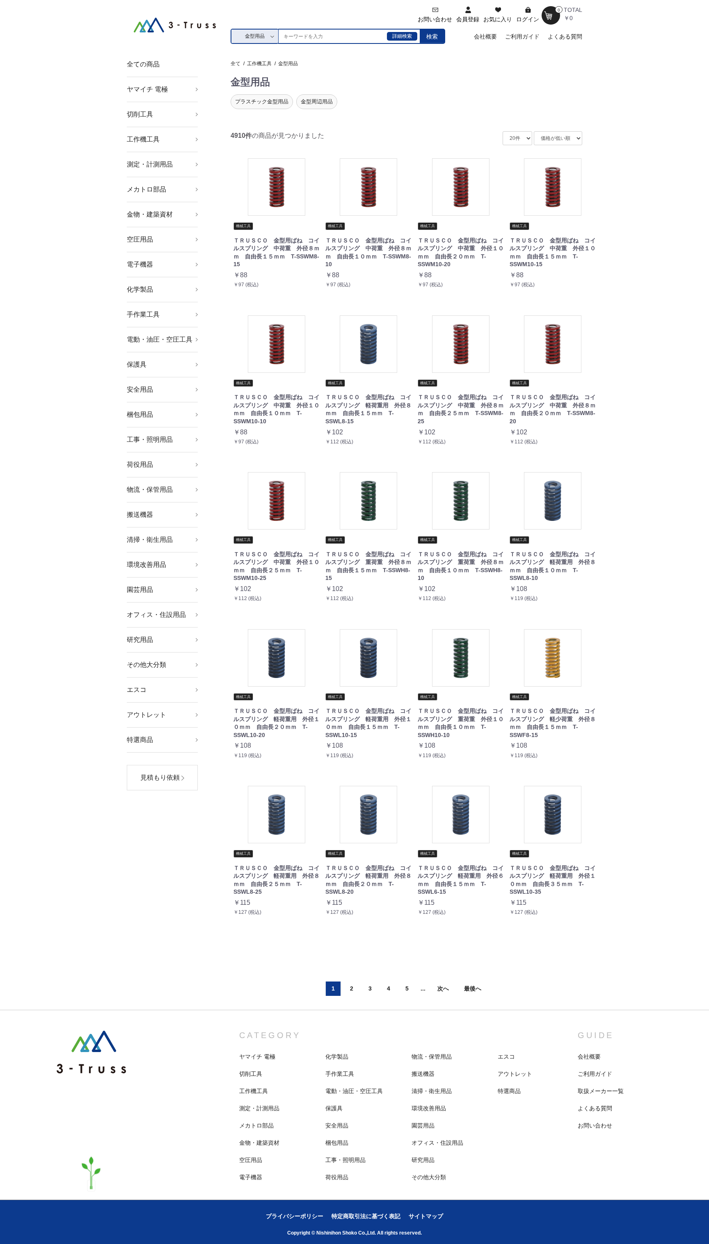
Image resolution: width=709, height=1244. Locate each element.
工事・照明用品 (150, 439)
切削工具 (140, 114)
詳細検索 (402, 36)
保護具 (136, 364)
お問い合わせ (595, 1125)
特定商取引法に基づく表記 (366, 1216)
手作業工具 (143, 314)
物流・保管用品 (150, 489)
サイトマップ (426, 1216)
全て (235, 63)
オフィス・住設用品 (156, 614)
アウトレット (146, 714)
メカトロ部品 (146, 189)
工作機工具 (143, 139)
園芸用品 (140, 589)
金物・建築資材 (150, 214)
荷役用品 (140, 464)
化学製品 (140, 289)
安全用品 (140, 389)
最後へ (472, 988)
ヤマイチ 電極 (147, 89)
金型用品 (288, 63)
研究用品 (140, 639)
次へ (443, 988)
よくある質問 (565, 36)
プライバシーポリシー (294, 1216)
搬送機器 (140, 514)
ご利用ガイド (522, 36)
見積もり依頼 (160, 777)
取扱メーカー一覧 (601, 1091)
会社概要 (485, 36)
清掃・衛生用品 (150, 539)
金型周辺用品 (317, 101)
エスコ (136, 689)
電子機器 (140, 264)
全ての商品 (143, 64)
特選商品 (140, 739)
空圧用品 (140, 239)
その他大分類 (146, 664)
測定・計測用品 (150, 164)
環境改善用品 (146, 564)
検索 (432, 36)
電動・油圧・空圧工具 (159, 339)
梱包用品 (140, 414)
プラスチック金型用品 (261, 101)
